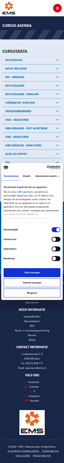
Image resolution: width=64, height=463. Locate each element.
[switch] (56, 239)
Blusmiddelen (32, 321)
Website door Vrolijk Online (41, 446)
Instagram (34, 396)
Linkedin (34, 386)
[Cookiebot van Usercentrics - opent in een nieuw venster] (46, 167)
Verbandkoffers (32, 316)
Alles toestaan (32, 272)
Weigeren (32, 293)
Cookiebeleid (50, 451)
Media (32, 339)
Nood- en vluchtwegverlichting (32, 330)
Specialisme (32, 302)
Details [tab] (27, 176)
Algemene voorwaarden (23, 451)
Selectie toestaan (32, 282)
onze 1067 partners (22, 192)
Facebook (33, 382)
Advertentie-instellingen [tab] (48, 176)
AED (32, 325)
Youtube (34, 400)
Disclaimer (23, 456)
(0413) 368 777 (34, 363)
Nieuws (32, 335)
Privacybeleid (42, 456)
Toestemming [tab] (11, 176)
